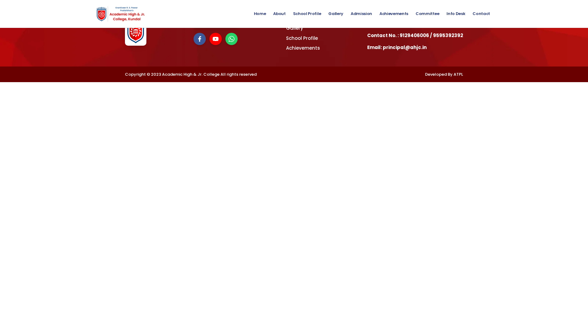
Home (260, 14)
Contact (481, 14)
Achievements (393, 14)
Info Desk (456, 14)
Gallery (335, 14)
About (279, 14)
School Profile (307, 14)
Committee (427, 14)
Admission (361, 14)
